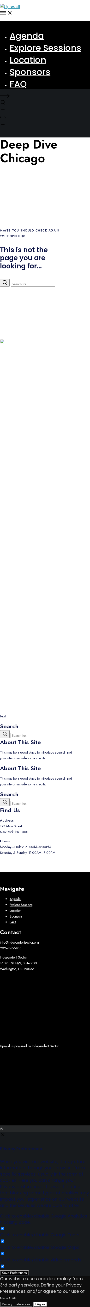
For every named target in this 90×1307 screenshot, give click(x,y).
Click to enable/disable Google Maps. (40, 1247)
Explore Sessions (21, 904)
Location (15, 910)
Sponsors (16, 916)
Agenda (15, 899)
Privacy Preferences (16, 1304)
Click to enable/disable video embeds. (41, 1260)
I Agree (40, 1304)
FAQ (13, 922)
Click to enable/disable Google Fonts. (40, 1235)
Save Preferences (14, 1273)
